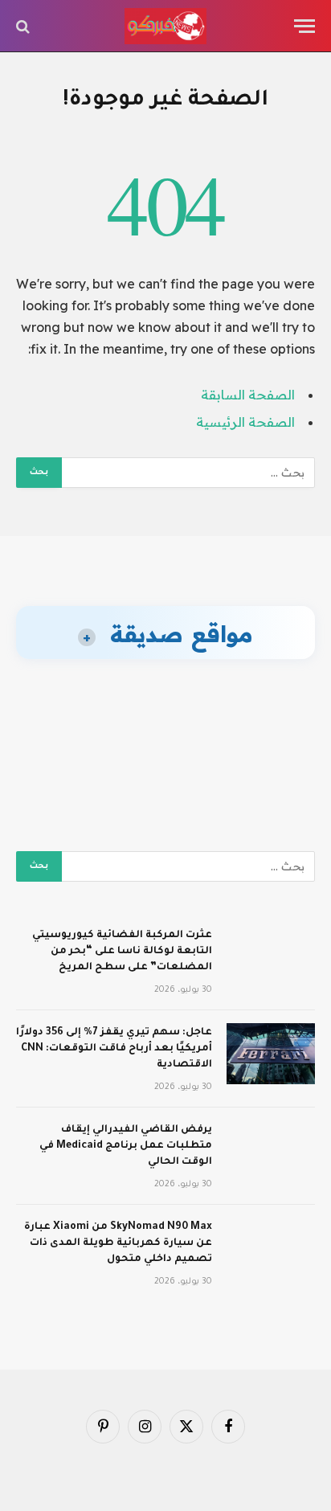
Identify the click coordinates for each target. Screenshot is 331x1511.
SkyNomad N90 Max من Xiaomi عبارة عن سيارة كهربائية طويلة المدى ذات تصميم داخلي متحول (118, 1243)
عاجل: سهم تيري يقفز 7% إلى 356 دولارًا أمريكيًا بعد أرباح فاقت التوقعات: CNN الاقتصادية (114, 1049)
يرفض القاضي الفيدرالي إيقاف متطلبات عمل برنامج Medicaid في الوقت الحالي (125, 1146)
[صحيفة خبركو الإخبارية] (165, 26)
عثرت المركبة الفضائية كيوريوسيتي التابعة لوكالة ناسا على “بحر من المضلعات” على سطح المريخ (122, 951)
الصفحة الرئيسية (245, 422)
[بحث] (24, 26)
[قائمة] (304, 26)
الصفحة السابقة (248, 395)
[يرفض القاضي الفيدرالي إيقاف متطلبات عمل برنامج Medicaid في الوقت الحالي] (271, 1150)
